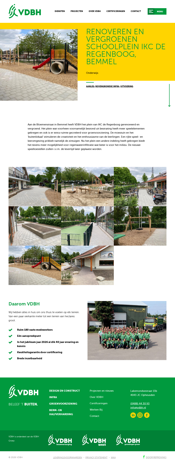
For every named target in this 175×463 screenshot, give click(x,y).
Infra (53, 397)
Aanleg (90, 86)
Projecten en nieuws (102, 390)
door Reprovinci (156, 457)
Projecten (77, 11)
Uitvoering (126, 86)
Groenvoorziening (63, 403)
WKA (113, 457)
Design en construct (64, 390)
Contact (136, 11)
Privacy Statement (96, 457)
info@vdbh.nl (138, 407)
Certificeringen (115, 11)
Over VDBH (95, 11)
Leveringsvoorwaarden (67, 457)
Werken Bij (96, 409)
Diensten (60, 11)
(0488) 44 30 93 (140, 403)
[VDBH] (25, 11)
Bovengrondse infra (107, 86)
